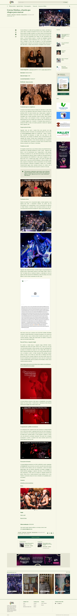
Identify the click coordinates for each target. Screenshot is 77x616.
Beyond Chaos (23, 518)
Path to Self (22, 515)
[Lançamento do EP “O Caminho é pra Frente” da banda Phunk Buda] (14, 584)
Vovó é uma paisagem (65, 42)
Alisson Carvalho (29, 81)
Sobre (24, 603)
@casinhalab (28, 133)
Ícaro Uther (35, 158)
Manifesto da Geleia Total (27, 606)
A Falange (47, 469)
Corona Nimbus (24, 464)
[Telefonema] (59, 52)
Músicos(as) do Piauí (24, 14)
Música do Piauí (18, 14)
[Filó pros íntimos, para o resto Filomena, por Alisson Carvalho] (45, 544)
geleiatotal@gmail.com (27, 529)
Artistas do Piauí (13, 14)
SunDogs (30, 471)
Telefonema (64, 50)
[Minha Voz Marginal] (59, 60)
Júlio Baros (31, 69)
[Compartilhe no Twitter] (16, 32)
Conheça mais (36, 601)
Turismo (42, 601)
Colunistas (31, 545)
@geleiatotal (62, 74)
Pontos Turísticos (44, 603)
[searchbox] (40, 2)
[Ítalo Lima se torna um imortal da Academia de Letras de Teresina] (30, 584)
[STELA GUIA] (59, 68)
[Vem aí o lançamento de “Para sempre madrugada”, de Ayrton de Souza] (59, 36)
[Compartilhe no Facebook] (16, 30)
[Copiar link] (16, 37)
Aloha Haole (23, 469)
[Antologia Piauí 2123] (63, 155)
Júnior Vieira (44, 69)
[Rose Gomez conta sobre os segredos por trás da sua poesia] (62, 584)
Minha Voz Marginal (65, 58)
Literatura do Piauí (30, 591)
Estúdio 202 (24, 466)
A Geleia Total (25, 601)
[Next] (50, 499)
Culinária (35, 603)
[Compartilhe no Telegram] (16, 34)
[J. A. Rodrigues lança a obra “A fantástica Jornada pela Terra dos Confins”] (46, 584)
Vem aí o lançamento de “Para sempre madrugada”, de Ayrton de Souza (65, 35)
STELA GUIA (64, 66)
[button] (7, 6)
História (35, 606)
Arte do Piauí (9, 14)
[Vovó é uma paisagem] (59, 44)
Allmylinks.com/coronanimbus (26, 483)
